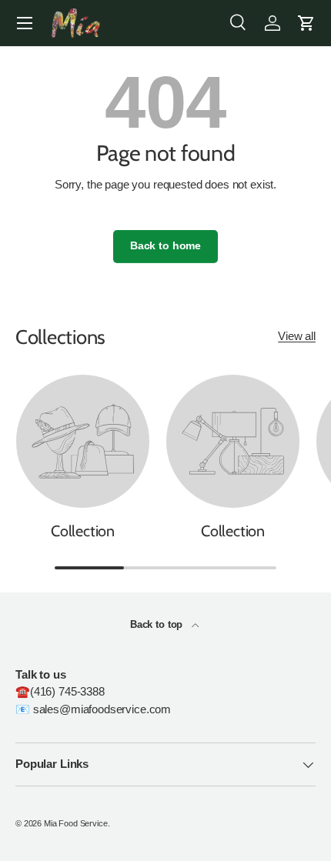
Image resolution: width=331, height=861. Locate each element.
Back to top (158, 624)
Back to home (165, 246)
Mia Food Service (76, 823)
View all (297, 335)
